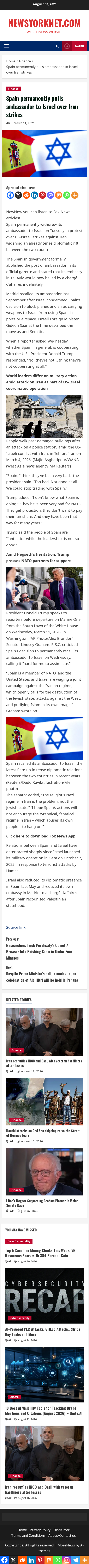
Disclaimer (61, 1530)
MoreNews (66, 1545)
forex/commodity (18, 1241)
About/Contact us (62, 1535)
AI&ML (14, 1397)
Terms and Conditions (28, 1535)
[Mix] (58, 195)
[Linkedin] (34, 195)
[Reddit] (26, 195)
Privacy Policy (40, 1530)
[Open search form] (57, 46)
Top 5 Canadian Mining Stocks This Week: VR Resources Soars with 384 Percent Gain (40, 1253)
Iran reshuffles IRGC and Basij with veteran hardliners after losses (44, 1063)
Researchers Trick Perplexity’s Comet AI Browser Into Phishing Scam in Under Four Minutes (39, 948)
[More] (74, 195)
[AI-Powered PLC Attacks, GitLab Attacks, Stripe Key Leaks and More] (44, 1296)
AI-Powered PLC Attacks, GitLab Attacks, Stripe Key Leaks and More (42, 1331)
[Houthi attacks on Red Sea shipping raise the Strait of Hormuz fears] (44, 1101)
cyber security (19, 1318)
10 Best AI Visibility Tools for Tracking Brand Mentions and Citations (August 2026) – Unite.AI (43, 1410)
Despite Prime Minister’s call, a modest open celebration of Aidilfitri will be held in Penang (42, 973)
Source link (16, 927)
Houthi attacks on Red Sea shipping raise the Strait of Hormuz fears (43, 1133)
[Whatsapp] (66, 195)
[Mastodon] (50, 195)
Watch (79, 46)
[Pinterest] (42, 195)
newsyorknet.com (44, 23)
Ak (8, 123)
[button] (6, 46)
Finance (13, 88)
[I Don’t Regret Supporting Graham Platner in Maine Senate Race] (44, 1171)
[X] (18, 195)
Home (22, 1530)
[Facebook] (10, 195)
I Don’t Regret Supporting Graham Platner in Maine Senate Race (42, 1203)
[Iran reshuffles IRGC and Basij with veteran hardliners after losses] (44, 1032)
